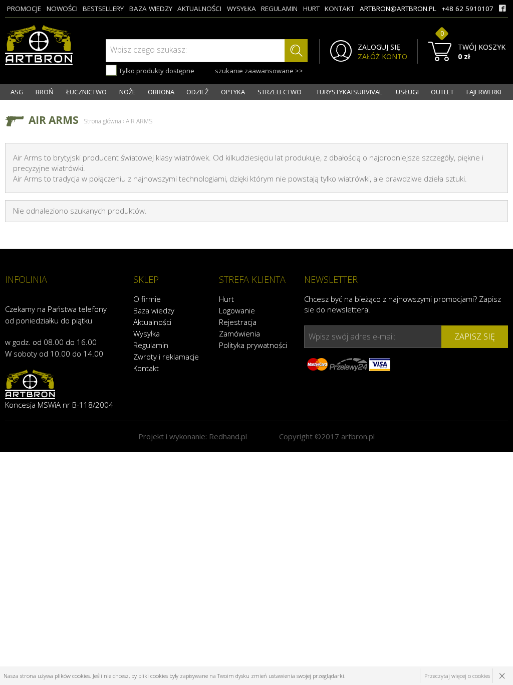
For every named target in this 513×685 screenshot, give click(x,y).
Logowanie (237, 310)
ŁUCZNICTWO (86, 91)
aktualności (199, 8)
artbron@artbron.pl (398, 8)
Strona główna (102, 121)
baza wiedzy (150, 8)
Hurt (226, 299)
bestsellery (103, 8)
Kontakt (146, 368)
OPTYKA (233, 91)
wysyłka (241, 8)
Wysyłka (146, 333)
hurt (311, 8)
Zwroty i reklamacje (166, 357)
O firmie (147, 299)
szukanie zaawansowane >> (259, 70)
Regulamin (150, 345)
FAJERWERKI (483, 91)
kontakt (339, 8)
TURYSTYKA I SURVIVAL (349, 91)
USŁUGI (407, 91)
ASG (17, 91)
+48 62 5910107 (467, 8)
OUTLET (442, 91)
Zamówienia (239, 333)
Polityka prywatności (253, 345)
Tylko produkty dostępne (155, 70)
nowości (62, 8)
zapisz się (474, 336)
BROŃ (45, 91)
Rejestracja (237, 322)
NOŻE (127, 91)
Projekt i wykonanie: (192, 436)
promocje (24, 8)
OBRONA (161, 91)
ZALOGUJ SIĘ (379, 47)
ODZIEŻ (197, 91)
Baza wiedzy (153, 310)
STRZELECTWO (280, 91)
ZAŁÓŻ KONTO (382, 56)
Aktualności (152, 322)
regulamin (279, 8)
